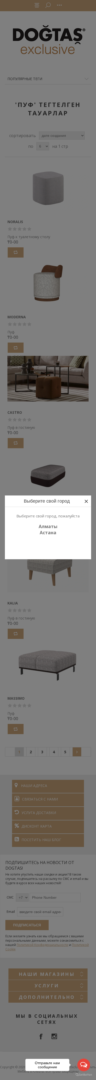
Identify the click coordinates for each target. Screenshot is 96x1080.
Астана (48, 532)
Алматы (48, 526)
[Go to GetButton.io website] (84, 1074)
